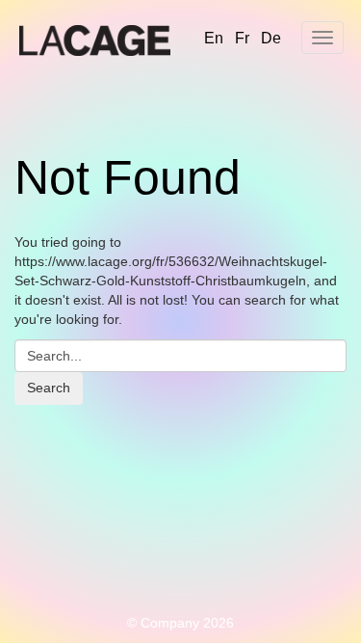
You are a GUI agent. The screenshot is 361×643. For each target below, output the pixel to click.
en (213, 38)
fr (242, 38)
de (271, 38)
